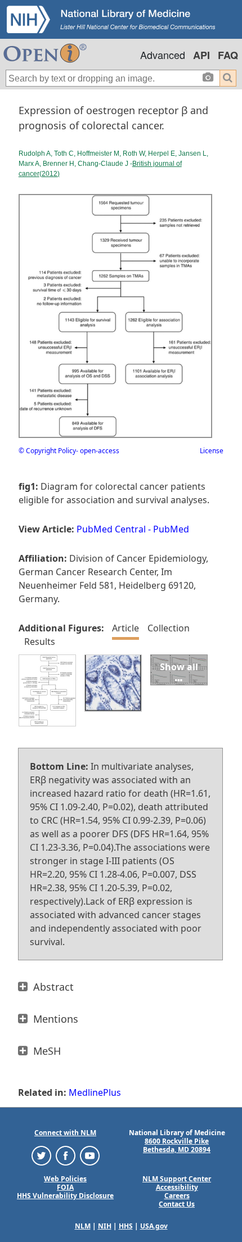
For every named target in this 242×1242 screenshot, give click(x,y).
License (211, 450)
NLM (83, 1226)
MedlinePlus (95, 1092)
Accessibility (177, 1187)
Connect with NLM (65, 1132)
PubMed (171, 529)
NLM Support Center (176, 1179)
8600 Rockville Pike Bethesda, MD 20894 (176, 1145)
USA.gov (154, 1226)
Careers (177, 1195)
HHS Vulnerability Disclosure (65, 1195)
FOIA (65, 1187)
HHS (126, 1226)
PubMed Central (111, 529)
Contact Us (177, 1204)
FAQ (228, 55)
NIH (104, 1226)
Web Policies (65, 1179)
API (201, 55)
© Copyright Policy (47, 450)
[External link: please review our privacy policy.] (41, 1155)
